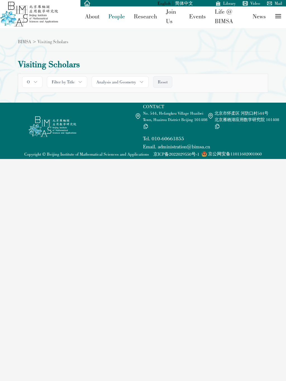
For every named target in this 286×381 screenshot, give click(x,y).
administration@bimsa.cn (184, 146)
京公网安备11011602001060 (235, 153)
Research (145, 16)
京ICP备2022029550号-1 (176, 154)
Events (197, 16)
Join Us (171, 16)
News (259, 16)
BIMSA (24, 41)
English (164, 3)
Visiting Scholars (52, 41)
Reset (163, 82)
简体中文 (184, 3)
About (92, 16)
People (116, 16)
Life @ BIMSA (224, 16)
